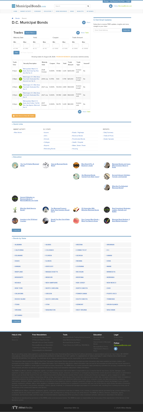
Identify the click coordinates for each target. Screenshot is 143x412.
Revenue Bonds (77, 136)
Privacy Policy (118, 337)
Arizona (79, 245)
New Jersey (80, 283)
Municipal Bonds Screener (71, 342)
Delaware (19, 255)
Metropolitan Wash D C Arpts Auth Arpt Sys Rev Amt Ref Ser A (31, 71)
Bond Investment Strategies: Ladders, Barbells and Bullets (121, 210)
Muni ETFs (80, 11)
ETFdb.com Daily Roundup (40, 340)
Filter (16, 52)
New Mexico (111, 283)
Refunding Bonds (49, 149)
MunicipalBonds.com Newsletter (42, 345)
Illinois (48, 261)
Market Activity (25, 11)
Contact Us (15, 337)
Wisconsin (110, 310)
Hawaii (109, 255)
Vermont (79, 304)
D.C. (108, 250)
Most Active (18, 132)
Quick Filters (30, 33)
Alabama (18, 245)
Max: (24, 42)
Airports (46, 145)
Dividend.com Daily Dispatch (41, 337)
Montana (79, 277)
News (72, 11)
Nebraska (110, 277)
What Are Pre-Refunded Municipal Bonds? (120, 187)
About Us (15, 340)
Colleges (47, 142)
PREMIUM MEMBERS (63, 57)
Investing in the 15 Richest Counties (28, 220)
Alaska (48, 245)
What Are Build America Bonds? (28, 209)
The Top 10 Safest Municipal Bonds (29, 164)
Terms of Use (118, 340)
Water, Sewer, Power (79, 145)
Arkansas (110, 245)
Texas (17, 304)
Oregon (48, 294)
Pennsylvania (81, 294)
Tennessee (110, 299)
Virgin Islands (112, 304)
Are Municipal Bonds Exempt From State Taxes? (90, 176)
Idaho (17, 261)
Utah (47, 304)
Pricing (106, 1)
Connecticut (81, 250)
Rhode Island (20, 299)
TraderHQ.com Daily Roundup (42, 348)
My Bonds (90, 11)
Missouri (49, 277)
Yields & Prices (108, 136)
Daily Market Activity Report (72, 340)
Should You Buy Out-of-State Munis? (60, 220)
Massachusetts (51, 272)
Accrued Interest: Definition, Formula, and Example (121, 176)
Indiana (79, 261)
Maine (108, 266)
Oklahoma (19, 294)
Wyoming (18, 315)
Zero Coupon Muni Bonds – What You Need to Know (90, 220)
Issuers (46, 132)
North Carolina (51, 288)
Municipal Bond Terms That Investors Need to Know (100, 349)
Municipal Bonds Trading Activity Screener (76, 337)
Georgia (79, 255)
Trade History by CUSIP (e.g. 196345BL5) (76, 345)
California (19, 250)
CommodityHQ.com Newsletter (42, 350)
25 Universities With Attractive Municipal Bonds (90, 209)
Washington (50, 310)
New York (19, 288)
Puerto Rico (111, 294)
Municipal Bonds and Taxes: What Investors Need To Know (121, 165)
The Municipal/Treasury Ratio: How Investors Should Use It (60, 210)
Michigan (79, 272)
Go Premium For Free (117, 1)
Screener (37, 11)
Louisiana (80, 266)
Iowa (108, 261)
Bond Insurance (61, 11)
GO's (45, 136)
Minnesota (110, 272)
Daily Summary (108, 132)
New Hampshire (51, 283)
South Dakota (81, 299)
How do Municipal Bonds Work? (59, 164)
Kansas (18, 266)
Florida (48, 255)
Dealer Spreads (109, 139)
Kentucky (49, 266)
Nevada (18, 283)
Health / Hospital (77, 142)
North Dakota (82, 288)
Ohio (108, 288)
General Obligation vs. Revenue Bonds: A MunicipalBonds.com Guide (29, 198)
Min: (15, 42)
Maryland (19, 272)
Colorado (49, 250)
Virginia (18, 310)
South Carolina (51, 299)
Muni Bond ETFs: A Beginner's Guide (87, 164)
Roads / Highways (78, 132)
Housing (75, 149)
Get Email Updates (103, 20)
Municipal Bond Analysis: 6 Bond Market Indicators (121, 220)
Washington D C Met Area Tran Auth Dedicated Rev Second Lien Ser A (31, 79)
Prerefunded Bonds (78, 139)
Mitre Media (22, 407)
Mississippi (19, 277)
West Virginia (81, 310)
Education (47, 11)
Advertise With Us (71, 408)
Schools (46, 139)
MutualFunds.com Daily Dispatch (42, 342)
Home (15, 11)
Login (128, 1)
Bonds (17, 18)
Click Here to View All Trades (24, 116)
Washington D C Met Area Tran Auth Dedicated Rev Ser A (31, 87)
